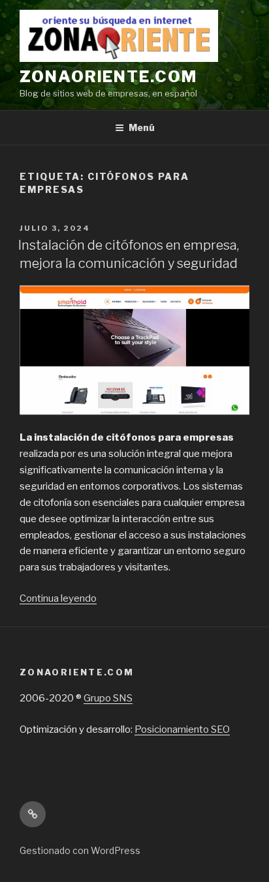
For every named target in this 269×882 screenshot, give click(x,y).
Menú (142, 127)
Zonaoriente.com (108, 76)
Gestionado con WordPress (80, 850)
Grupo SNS (108, 698)
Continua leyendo (58, 598)
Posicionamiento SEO (182, 729)
